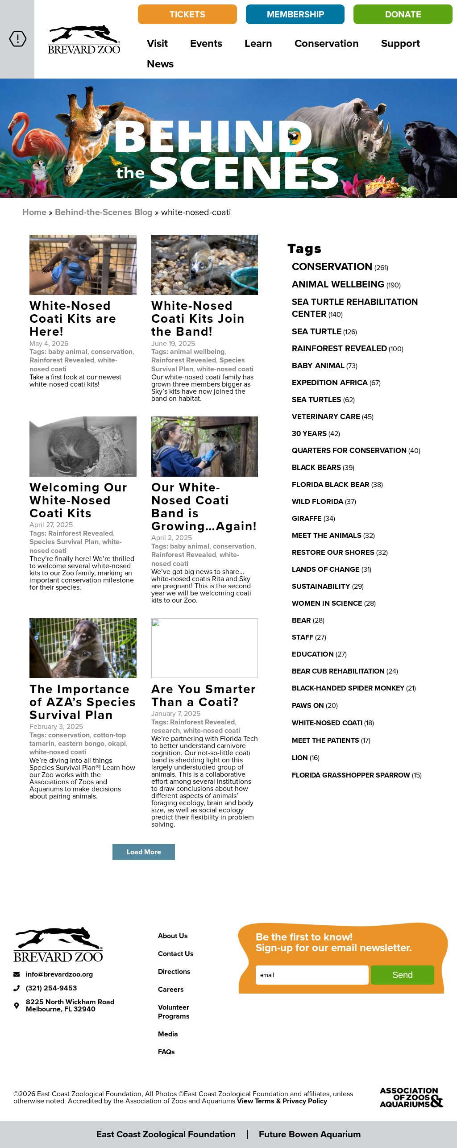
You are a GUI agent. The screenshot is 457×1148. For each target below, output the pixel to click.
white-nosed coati (225, 369)
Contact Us (176, 953)
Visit (157, 43)
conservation (112, 351)
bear (301, 620)
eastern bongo (81, 743)
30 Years (309, 433)
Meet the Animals (326, 535)
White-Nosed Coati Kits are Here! (72, 318)
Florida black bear (331, 484)
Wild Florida (317, 501)
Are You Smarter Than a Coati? (203, 695)
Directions (174, 971)
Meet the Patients (325, 740)
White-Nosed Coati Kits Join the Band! (198, 318)
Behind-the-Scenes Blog (104, 211)
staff (302, 637)
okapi (117, 743)
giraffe (307, 518)
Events (206, 43)
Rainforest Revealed (61, 360)
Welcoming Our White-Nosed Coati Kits (78, 500)
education (313, 654)
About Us (173, 936)
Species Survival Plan (64, 542)
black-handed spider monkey (348, 688)
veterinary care (326, 416)
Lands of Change (326, 569)
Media (168, 1034)
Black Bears (316, 467)
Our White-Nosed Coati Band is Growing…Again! (204, 506)
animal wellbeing (197, 351)
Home (34, 211)
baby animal (67, 351)
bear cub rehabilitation (338, 671)
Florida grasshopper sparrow (351, 775)
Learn (258, 43)
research (165, 730)
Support (400, 43)
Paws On (308, 705)
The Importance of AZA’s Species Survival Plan (82, 702)
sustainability (321, 586)
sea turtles (316, 399)
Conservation (327, 43)
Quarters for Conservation (349, 450)
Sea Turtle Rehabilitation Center (355, 307)
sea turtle (316, 331)
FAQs (166, 1052)
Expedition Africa (330, 382)
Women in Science (327, 603)
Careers (171, 989)
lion (300, 758)
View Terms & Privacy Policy (282, 1101)
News (160, 63)
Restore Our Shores (333, 552)
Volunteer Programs (174, 1011)
